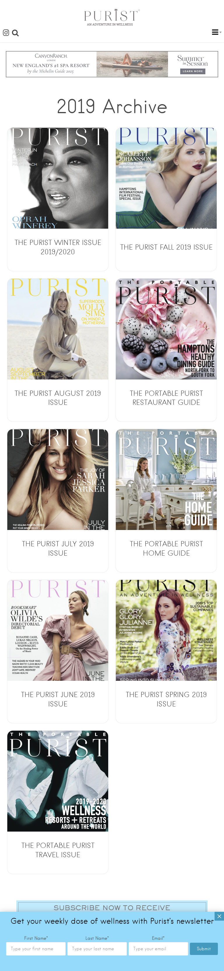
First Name (36, 938)
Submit (204, 948)
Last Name (97, 938)
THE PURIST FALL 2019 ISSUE (166, 247)
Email (158, 938)
